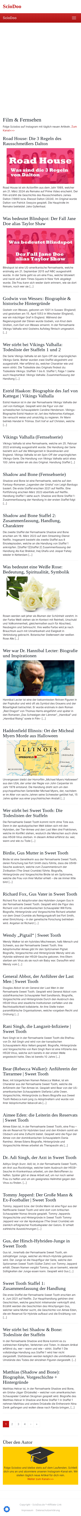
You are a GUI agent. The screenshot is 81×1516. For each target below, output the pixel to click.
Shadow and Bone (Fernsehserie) (34, 474)
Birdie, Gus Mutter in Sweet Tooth (35, 852)
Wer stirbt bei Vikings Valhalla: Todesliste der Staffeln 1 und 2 (33, 347)
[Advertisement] (40, 65)
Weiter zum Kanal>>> (40, 1479)
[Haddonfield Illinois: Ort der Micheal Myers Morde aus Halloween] (40, 758)
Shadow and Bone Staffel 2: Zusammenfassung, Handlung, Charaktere (32, 520)
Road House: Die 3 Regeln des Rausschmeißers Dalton (32, 141)
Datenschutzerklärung (48, 1510)
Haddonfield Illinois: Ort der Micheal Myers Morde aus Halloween (38, 733)
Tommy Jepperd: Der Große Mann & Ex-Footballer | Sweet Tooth (38, 1197)
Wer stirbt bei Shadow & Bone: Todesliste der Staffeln (32, 1332)
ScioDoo (10, 18)
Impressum (27, 1510)
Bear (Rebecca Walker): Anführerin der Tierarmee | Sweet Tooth (40, 1071)
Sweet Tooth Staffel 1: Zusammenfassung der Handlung (34, 1286)
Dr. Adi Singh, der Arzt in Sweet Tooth (39, 1157)
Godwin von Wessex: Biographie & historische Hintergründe (37, 301)
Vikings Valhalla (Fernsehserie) (33, 436)
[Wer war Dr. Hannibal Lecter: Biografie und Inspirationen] (40, 678)
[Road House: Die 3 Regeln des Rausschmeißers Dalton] (40, 166)
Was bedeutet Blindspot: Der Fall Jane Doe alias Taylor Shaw (39, 221)
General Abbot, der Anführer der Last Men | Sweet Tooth (38, 979)
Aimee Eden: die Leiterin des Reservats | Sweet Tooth (40, 1117)
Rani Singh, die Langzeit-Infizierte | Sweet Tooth (37, 1029)
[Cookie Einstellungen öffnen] (7, 1511)
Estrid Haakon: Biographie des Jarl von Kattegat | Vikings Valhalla (40, 393)
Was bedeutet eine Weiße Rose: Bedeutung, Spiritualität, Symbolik (36, 569)
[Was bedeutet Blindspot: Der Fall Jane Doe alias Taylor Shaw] (40, 246)
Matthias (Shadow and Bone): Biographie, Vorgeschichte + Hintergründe (31, 1377)
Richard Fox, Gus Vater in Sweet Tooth (40, 894)
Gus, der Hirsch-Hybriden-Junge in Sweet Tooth (36, 1243)
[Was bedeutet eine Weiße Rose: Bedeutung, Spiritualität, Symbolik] (40, 594)
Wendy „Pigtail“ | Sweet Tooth (32, 935)
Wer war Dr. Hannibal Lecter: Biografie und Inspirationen (40, 653)
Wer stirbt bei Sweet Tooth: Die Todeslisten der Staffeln (33, 813)
